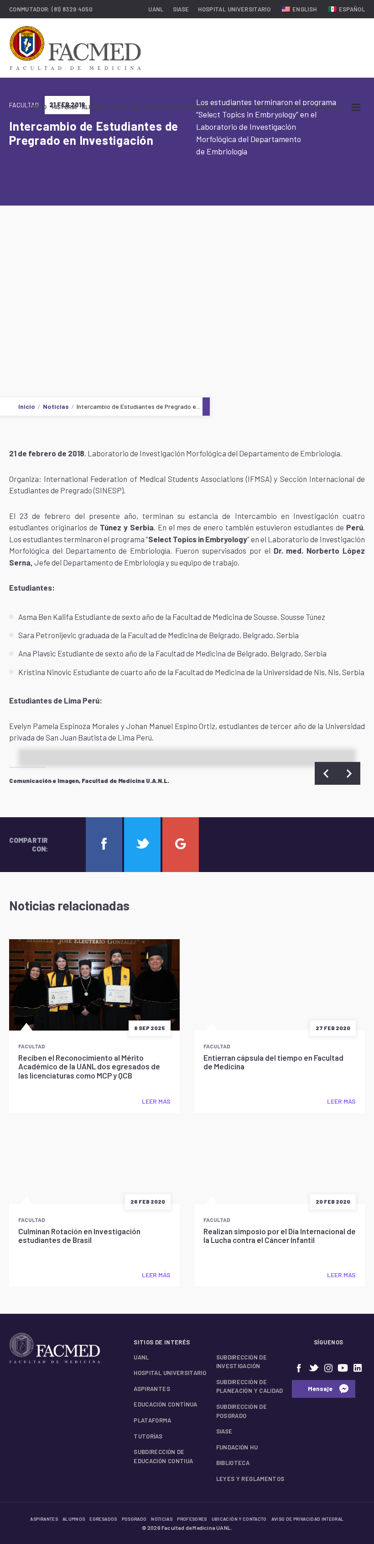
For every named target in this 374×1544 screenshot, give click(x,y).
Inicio (39, 107)
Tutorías (148, 1436)
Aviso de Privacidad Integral (307, 1519)
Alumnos (94, 107)
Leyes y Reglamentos (250, 1478)
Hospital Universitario (234, 9)
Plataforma (152, 1420)
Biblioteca (233, 1462)
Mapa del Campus (279, 107)
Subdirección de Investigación (241, 1362)
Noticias (56, 406)
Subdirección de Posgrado (241, 1411)
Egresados (200, 107)
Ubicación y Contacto (239, 1519)
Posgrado (236, 107)
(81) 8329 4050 (72, 9)
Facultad (126, 107)
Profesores (192, 1519)
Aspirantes (161, 107)
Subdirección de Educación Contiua (163, 1456)
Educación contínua (165, 1404)
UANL (155, 9)
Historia (64, 107)
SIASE (181, 9)
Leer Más (156, 1101)
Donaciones (327, 107)
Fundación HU (237, 1447)
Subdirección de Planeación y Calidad (249, 1386)
